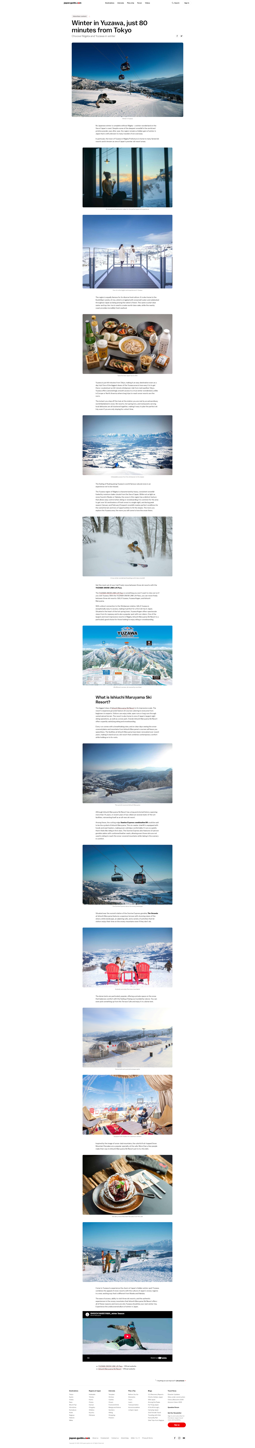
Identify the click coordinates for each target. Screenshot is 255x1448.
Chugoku (92, 1407)
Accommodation (134, 1407)
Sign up (176, 1425)
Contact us (115, 1438)
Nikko (71, 1420)
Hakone (71, 1418)
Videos (147, 3)
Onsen (111, 1402)
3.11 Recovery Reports (155, 1394)
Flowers (111, 1418)
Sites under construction (176, 1397)
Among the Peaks (154, 1402)
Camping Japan (153, 1410)
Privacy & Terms (147, 1438)
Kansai (91, 1405)
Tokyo (71, 1394)
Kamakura (72, 1410)
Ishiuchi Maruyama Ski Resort (123, 708)
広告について (135, 1438)
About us (95, 1438)
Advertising (124, 1438)
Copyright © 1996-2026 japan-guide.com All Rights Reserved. (86, 1443)
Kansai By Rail (152, 1418)
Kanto (91, 1399)
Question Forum (173, 1407)
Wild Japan (151, 1399)
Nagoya (71, 1415)
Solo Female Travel (154, 1412)
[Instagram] (179, 1438)
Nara (70, 1402)
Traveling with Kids (154, 1415)
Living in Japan (133, 1410)
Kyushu (91, 1412)
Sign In (186, 3)
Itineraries (131, 1397)
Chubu (91, 1402)
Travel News (172, 1391)
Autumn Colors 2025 (175, 1402)
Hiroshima (72, 1407)
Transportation (133, 1405)
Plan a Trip (131, 1391)
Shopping (112, 1415)
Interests (120, 3)
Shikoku (91, 1410)
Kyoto (71, 1397)
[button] (98, 1391)
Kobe (71, 1412)
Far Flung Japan (153, 1405)
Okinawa (92, 1415)
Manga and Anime (115, 1407)
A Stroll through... (154, 1407)
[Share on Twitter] (181, 36)
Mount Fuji (72, 1405)
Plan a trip (130, 3)
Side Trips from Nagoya (156, 1420)
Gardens (112, 1410)
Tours (130, 1399)
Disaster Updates (174, 1394)
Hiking (111, 1412)
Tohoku (91, 1397)
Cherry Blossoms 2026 (175, 1399)
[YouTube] (184, 1438)
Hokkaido (92, 1394)
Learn (130, 1402)
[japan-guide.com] (72, 3)
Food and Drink (114, 1405)
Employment (105, 1438)
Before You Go (133, 1394)
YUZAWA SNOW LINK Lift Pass (111, 593)
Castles (111, 1399)
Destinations (109, 3)
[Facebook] (175, 1438)
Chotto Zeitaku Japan (155, 1397)
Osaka (71, 1399)
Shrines (111, 1397)
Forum (139, 3)
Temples (112, 1394)
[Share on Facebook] (177, 36)
